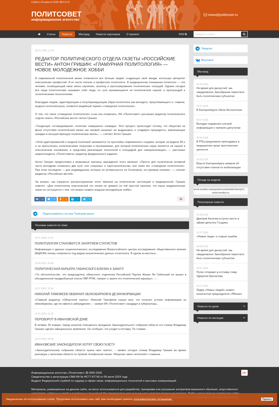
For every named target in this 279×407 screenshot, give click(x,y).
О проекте (132, 34)
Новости (67, 34)
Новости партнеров (108, 34)
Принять (267, 399)
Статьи (51, 34)
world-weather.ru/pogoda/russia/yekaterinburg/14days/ (222, 189)
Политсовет (56, 14)
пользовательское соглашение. (153, 399)
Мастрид (84, 34)
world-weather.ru (220, 192)
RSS (182, 34)
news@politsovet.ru (222, 15)
